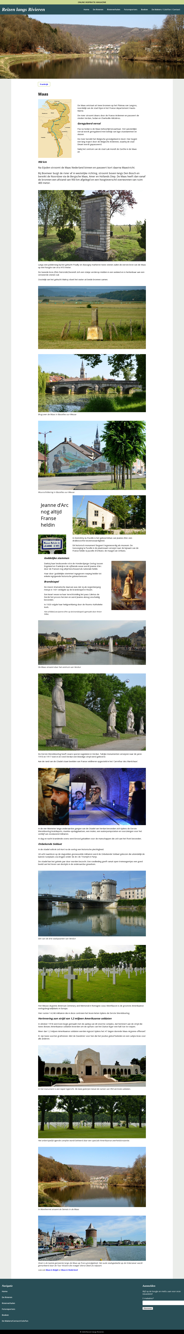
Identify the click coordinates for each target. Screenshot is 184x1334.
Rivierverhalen (113, 9)
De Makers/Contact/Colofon (15, 1321)
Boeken (144, 9)
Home (86, 9)
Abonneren (148, 1308)
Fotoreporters (130, 9)
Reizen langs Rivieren (23, 9)
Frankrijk (44, 84)
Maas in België (52, 1270)
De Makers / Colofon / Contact (166, 9)
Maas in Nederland (69, 1270)
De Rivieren (98, 9)
